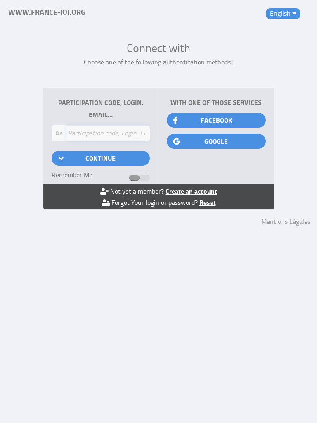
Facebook (216, 120)
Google (216, 141)
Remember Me (72, 174)
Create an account (191, 191)
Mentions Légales (285, 221)
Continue (100, 158)
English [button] (281, 13)
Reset (207, 202)
